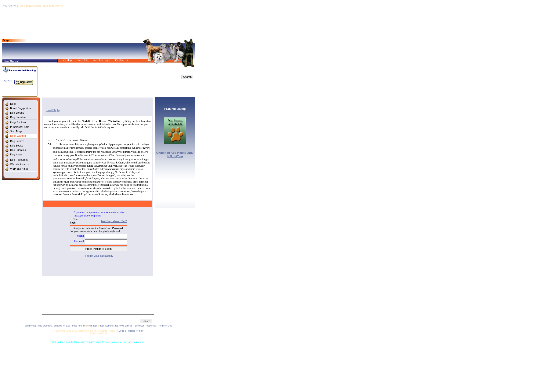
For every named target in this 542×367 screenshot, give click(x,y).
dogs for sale (79, 325)
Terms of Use (165, 325)
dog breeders (45, 325)
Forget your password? (99, 255)
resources (151, 325)
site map (139, 325)
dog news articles (124, 325)
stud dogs (92, 325)
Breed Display (53, 110)
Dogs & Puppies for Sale (131, 330)
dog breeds (30, 325)
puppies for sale (62, 325)
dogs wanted (106, 325)
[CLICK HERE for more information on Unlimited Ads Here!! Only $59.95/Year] (175, 143)
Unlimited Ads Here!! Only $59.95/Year (175, 154)
